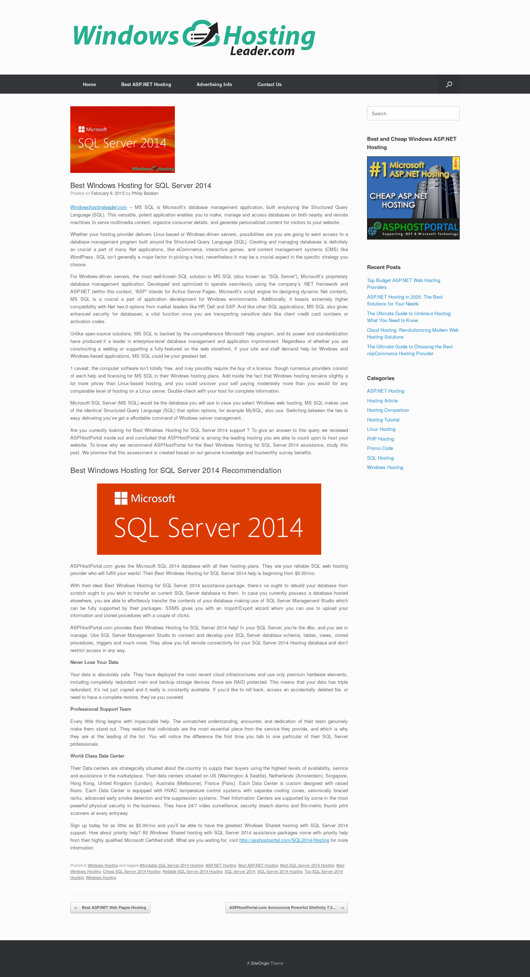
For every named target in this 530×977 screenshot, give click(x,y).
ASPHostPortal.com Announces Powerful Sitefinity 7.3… (286, 907)
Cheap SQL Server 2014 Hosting (131, 871)
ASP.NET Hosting (221, 865)
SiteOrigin (260, 963)
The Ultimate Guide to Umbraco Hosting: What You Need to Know (409, 317)
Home (89, 84)
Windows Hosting (103, 865)
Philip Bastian (145, 193)
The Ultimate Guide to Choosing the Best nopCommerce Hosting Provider (410, 350)
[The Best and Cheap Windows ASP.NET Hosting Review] (194, 37)
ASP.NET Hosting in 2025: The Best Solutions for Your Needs (405, 300)
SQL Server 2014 (240, 871)
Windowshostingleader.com (98, 207)
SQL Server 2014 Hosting (279, 871)
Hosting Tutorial (383, 419)
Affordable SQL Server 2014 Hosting (171, 865)
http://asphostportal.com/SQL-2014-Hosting (284, 840)
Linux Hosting (381, 428)
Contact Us (269, 84)
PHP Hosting (380, 438)
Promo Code (380, 448)
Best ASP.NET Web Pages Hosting (110, 907)
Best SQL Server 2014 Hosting (307, 865)
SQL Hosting (380, 457)
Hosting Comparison (388, 409)
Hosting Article (382, 400)
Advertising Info (214, 84)
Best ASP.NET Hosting (146, 84)
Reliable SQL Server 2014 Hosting (192, 871)
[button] (449, 84)
